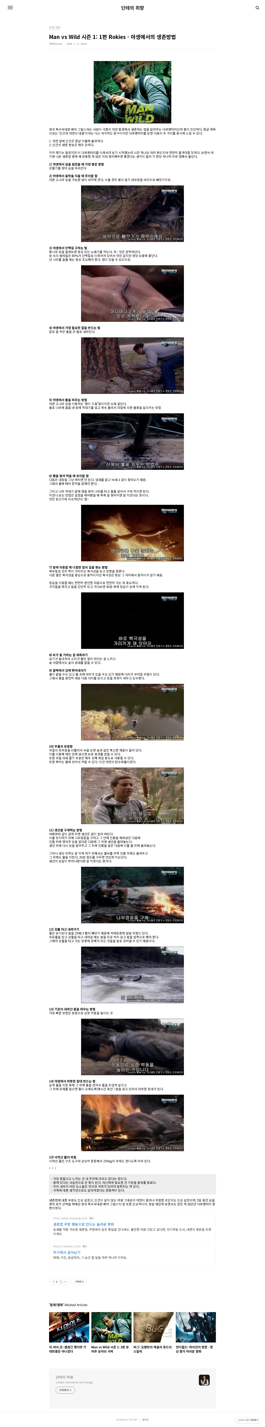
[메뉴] (10, 8)
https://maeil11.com (67, 1246)
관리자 (145, 1419)
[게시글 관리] (65, 1282)
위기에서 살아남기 (67, 1252)
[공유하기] (61, 1282)
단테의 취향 (132, 7)
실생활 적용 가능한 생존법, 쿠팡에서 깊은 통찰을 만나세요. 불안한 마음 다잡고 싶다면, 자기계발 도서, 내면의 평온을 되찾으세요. (132, 1231)
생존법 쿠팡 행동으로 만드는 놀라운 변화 (83, 1224)
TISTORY (133, 1419)
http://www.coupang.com (70, 1218)
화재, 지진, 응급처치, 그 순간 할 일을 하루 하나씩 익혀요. (90, 1257)
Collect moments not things (74, 1382)
